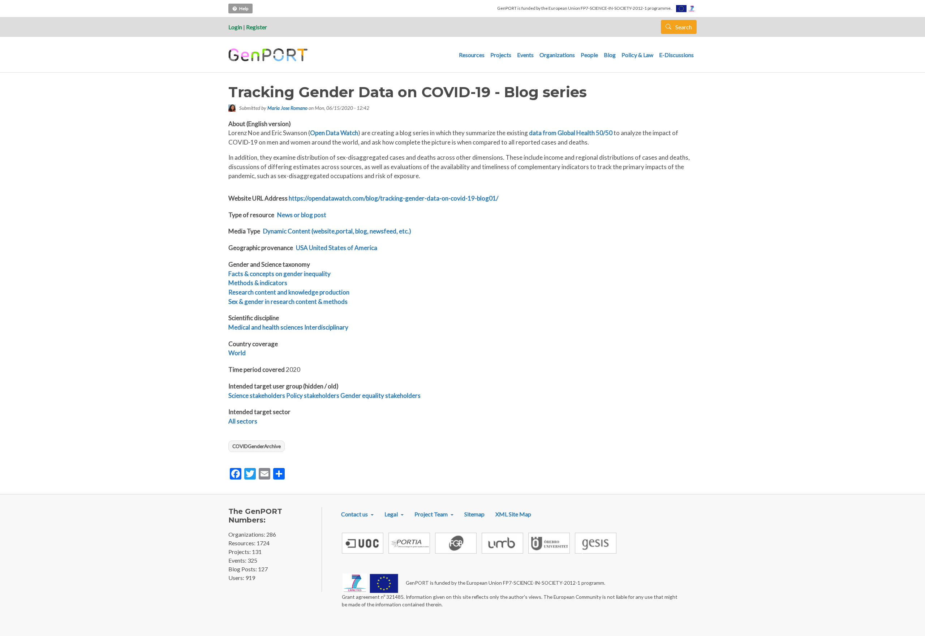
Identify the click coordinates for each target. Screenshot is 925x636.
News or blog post (301, 215)
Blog (610, 54)
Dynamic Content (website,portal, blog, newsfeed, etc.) (337, 231)
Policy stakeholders (312, 395)
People (589, 54)
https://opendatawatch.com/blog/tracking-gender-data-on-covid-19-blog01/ (393, 198)
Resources (472, 54)
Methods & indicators (257, 283)
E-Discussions (676, 54)
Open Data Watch (334, 133)
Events (525, 54)
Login (235, 26)
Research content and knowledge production (288, 292)
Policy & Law (637, 54)
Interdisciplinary (326, 327)
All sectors (242, 421)
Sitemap (474, 514)
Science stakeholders (256, 395)
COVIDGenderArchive (256, 446)
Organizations (557, 54)
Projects (500, 54)
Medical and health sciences (265, 327)
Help (243, 8)
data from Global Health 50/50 (570, 133)
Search (683, 26)
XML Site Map (513, 514)
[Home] (269, 55)
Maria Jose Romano (287, 108)
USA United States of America (336, 248)
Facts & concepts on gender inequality (279, 274)
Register (256, 26)
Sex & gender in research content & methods (288, 301)
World (237, 353)
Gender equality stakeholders (380, 395)
